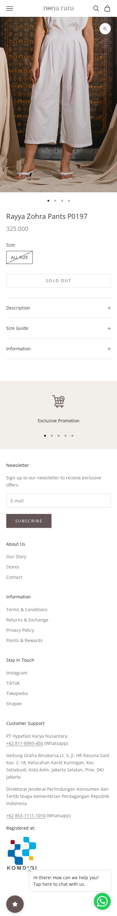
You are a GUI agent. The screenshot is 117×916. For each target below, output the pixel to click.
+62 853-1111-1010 (26, 815)
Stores (12, 567)
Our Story (16, 556)
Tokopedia (17, 693)
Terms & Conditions (26, 609)
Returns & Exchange (27, 620)
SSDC (68, 900)
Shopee (14, 704)
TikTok (12, 683)
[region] (58, 408)
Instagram (16, 673)
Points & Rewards (24, 640)
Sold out (58, 280)
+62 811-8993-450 (24, 743)
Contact (14, 577)
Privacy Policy (20, 630)
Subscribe (28, 521)
